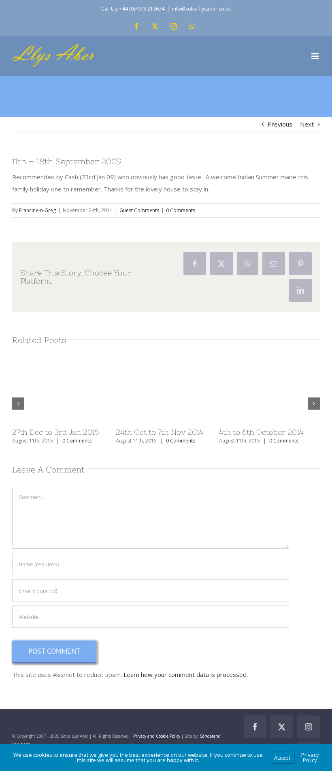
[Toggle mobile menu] (315, 56)
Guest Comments (139, 210)
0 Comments (180, 210)
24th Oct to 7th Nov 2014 (159, 432)
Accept (282, 757)
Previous (280, 124)
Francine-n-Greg (37, 210)
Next (307, 124)
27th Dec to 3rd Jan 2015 (55, 432)
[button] (18, 403)
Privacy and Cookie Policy (156, 736)
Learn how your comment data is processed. (185, 674)
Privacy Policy (310, 757)
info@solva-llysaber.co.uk (201, 8)
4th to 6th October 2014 (261, 432)
